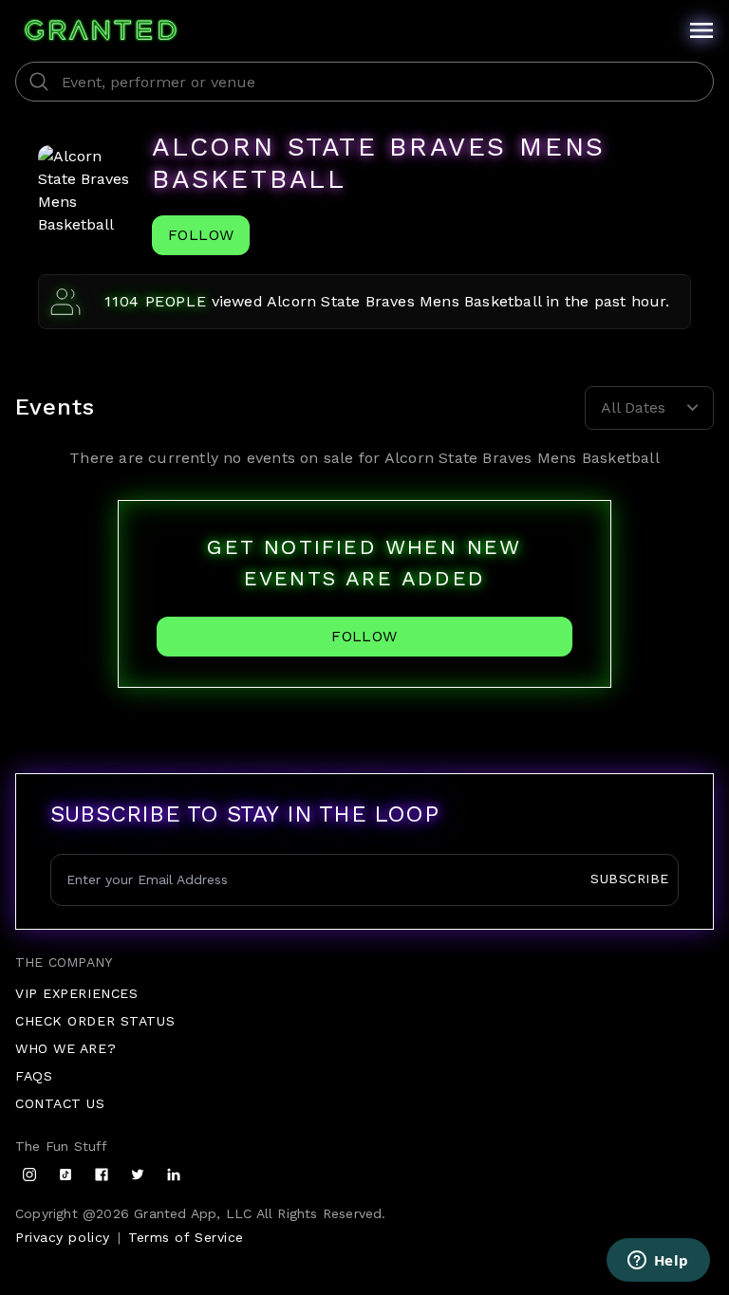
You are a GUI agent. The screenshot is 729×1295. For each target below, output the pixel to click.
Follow (201, 235)
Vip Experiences (76, 993)
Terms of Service (186, 1237)
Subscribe (629, 878)
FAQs (33, 1075)
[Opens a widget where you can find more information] (658, 1262)
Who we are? (65, 1048)
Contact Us (60, 1103)
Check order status (95, 1020)
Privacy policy (62, 1237)
